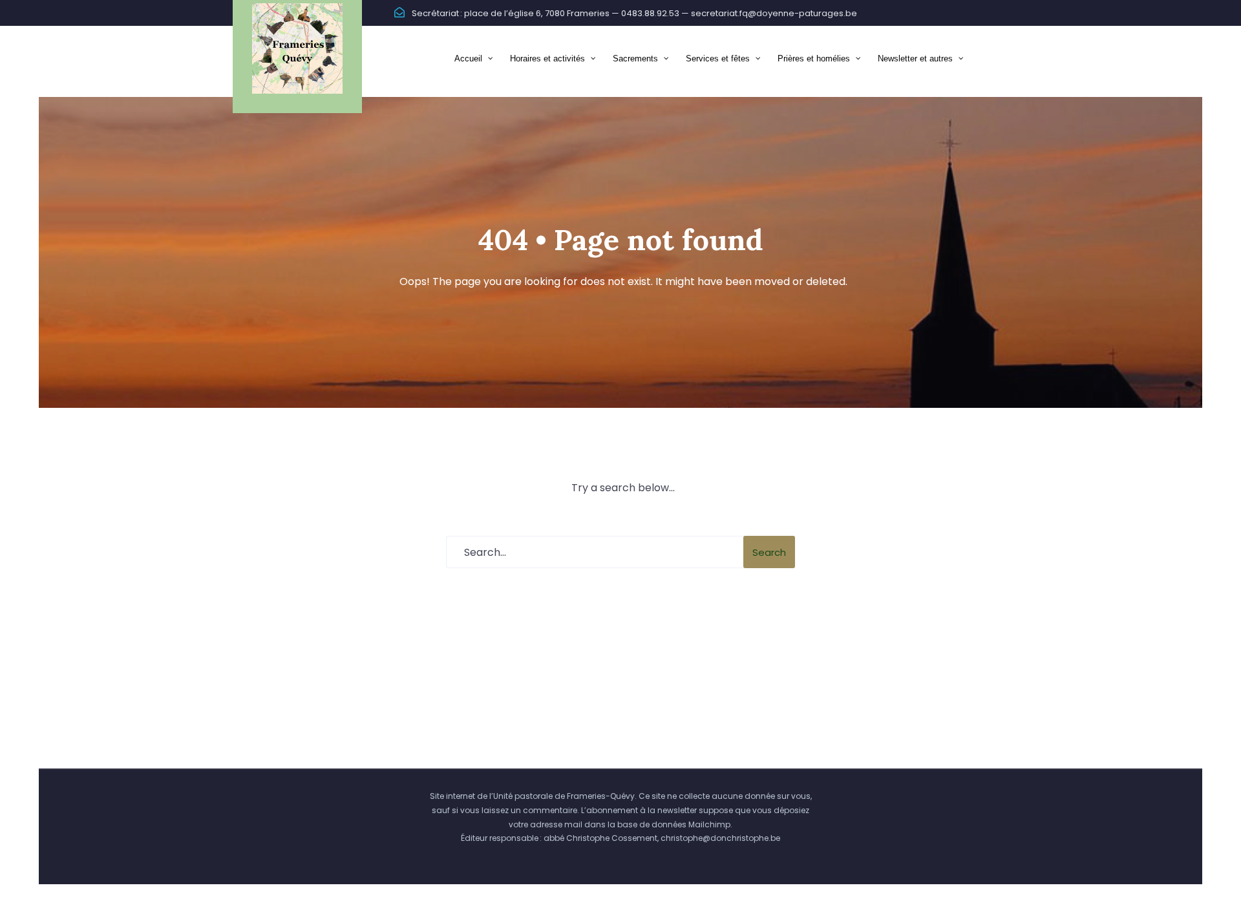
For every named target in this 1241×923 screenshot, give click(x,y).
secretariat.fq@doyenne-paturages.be (774, 13)
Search (769, 552)
